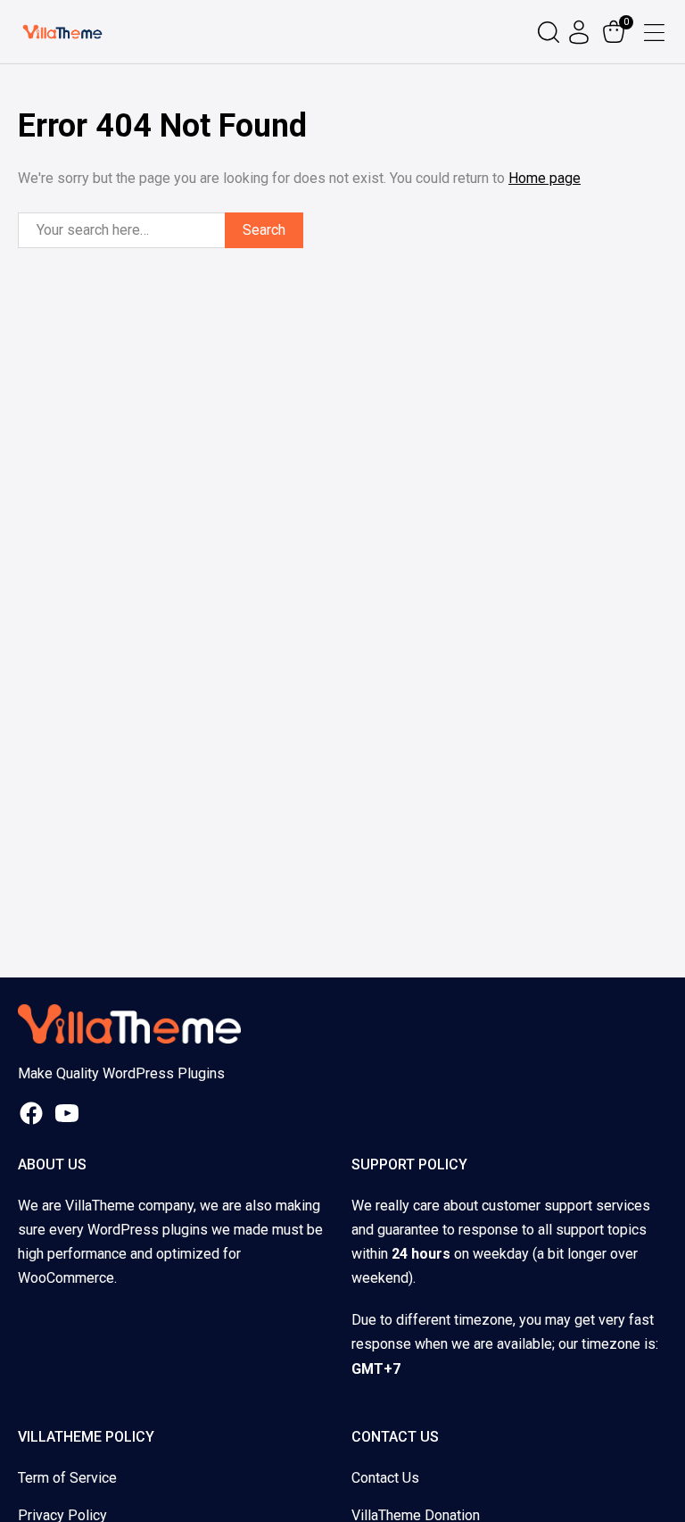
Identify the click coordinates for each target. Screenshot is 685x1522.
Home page (544, 178)
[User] (581, 32)
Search (264, 229)
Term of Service (67, 1477)
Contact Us (385, 1477)
